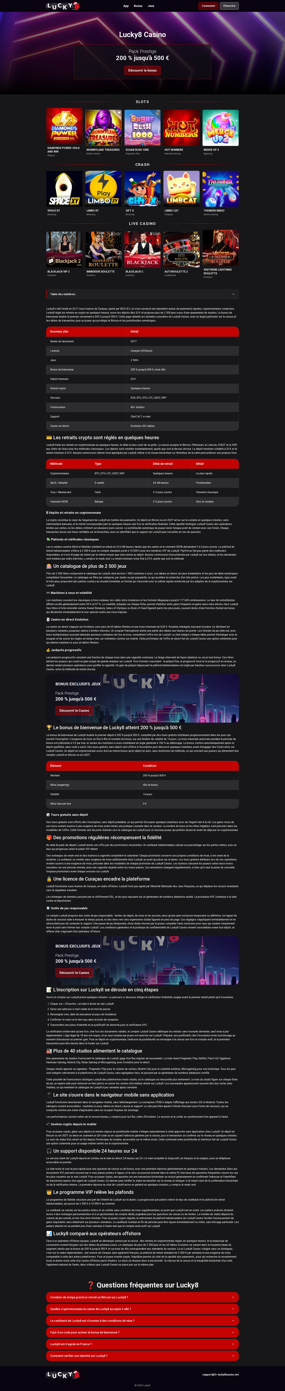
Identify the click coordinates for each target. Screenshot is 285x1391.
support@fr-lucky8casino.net (220, 1374)
